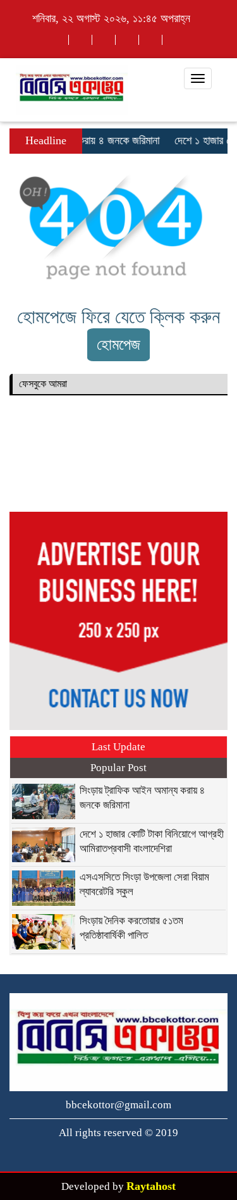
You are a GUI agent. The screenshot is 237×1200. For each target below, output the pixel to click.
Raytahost (151, 1186)
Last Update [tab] (118, 747)
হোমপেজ (118, 344)
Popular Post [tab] (118, 768)
